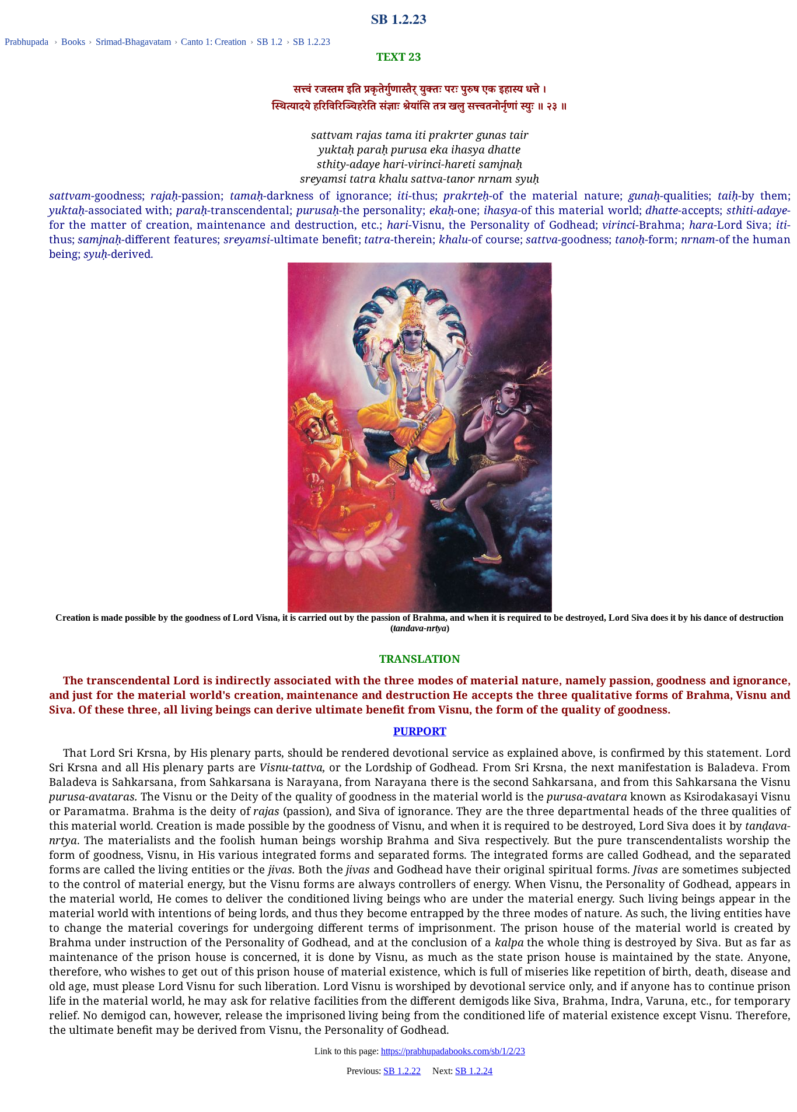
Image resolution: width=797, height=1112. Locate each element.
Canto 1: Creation (213, 42)
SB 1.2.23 (311, 42)
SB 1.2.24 (473, 1071)
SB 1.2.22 (402, 1071)
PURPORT (419, 730)
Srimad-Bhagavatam (133, 42)
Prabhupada (26, 42)
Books (73, 42)
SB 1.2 (269, 42)
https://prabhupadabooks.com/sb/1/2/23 (453, 1051)
